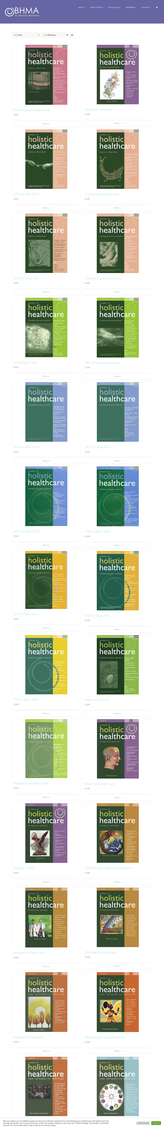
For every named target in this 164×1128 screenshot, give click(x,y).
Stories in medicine (99, 109)
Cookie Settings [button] (143, 1123)
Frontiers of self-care (29, 952)
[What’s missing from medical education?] (46, 1086)
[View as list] (72, 35)
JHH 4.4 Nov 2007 (26, 194)
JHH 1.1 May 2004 (26, 699)
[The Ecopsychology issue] (46, 75)
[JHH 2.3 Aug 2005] (117, 412)
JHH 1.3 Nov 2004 (26, 614)
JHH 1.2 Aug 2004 (97, 615)
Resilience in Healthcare (31, 783)
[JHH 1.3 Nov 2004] (46, 580)
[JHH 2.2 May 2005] (46, 496)
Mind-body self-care (100, 783)
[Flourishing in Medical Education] (117, 833)
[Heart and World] (117, 664)
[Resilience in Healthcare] (46, 748)
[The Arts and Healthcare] (117, 328)
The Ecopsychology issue (32, 110)
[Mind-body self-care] (117, 749)
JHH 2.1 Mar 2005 (97, 531)
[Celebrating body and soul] (117, 243)
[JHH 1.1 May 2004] (46, 664)
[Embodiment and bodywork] (117, 1002)
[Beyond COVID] (46, 833)
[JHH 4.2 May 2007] (46, 243)
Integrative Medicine (29, 1037)
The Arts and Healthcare (102, 362)
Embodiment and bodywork (105, 1037)
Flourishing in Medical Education (108, 868)
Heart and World (97, 699)
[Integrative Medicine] (46, 1002)
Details (47, 124)
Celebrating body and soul (104, 278)
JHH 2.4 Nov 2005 (26, 447)
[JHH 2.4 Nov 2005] (46, 412)
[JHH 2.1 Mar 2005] (117, 496)
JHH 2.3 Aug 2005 (98, 447)
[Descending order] (38, 35)
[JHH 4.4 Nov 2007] (46, 159)
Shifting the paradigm (101, 952)
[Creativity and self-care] (117, 159)
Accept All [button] (156, 1123)
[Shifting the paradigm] (117, 917)
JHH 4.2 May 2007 (26, 278)
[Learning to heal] (46, 327)
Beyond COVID (24, 868)
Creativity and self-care (102, 194)
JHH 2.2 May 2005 (27, 531)
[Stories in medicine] (117, 74)
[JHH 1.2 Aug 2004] (117, 580)
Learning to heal (25, 362)
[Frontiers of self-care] (46, 917)
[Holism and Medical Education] (117, 1086)
